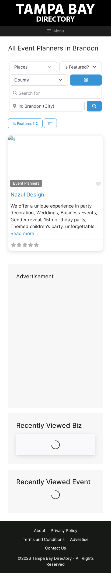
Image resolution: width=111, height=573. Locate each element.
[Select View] (50, 123)
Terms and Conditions (44, 539)
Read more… (24, 233)
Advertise (79, 539)
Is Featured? (24, 123)
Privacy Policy (64, 530)
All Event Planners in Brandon (53, 48)
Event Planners (26, 183)
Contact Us (55, 548)
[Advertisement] (55, 344)
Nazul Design (27, 194)
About (39, 530)
